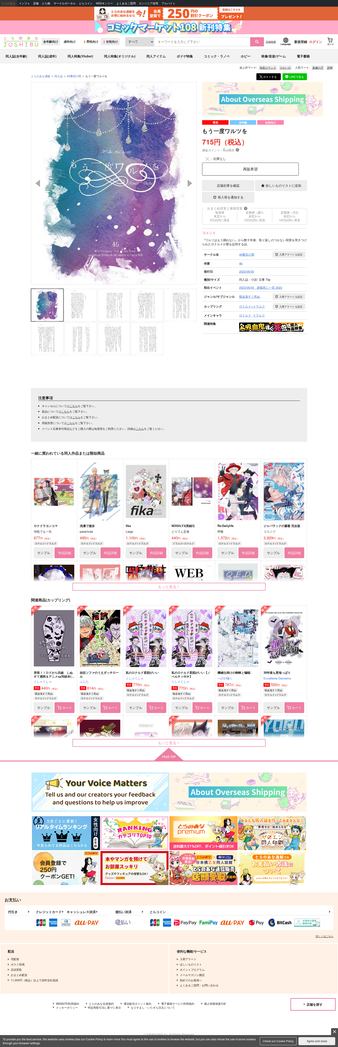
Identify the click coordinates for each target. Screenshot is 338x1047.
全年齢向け (50, 42)
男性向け (92, 42)
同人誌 (58, 76)
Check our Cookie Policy (278, 1041)
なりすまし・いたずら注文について (153, 1007)
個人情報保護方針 (215, 1003)
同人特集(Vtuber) (80, 56)
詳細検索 (271, 41)
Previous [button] (37, 183)
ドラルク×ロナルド (183, 543)
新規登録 (300, 41)
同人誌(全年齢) (16, 56)
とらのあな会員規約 (101, 1003)
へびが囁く (225, 678)
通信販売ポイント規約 (137, 1003)
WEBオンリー (104, 3)
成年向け (70, 42)
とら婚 (46, 3)
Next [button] (190, 183)
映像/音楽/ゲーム (273, 56)
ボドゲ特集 (185, 56)
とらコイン (86, 3)
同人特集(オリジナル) (119, 56)
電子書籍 (303, 56)
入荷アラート (291, 254)
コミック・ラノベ (217, 56)
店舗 (36, 3)
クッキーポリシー (67, 1007)
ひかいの (285, 67)
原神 (329, 67)
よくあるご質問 (126, 3)
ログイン (315, 41)
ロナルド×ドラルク (46, 543)
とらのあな (8, 3)
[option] (113, 183)
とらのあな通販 (40, 76)
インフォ (24, 3)
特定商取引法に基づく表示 (104, 1007)
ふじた (84, 681)
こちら (73, 406)
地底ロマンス (268, 67)
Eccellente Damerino (277, 678)
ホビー (245, 56)
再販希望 (250, 169)
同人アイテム (156, 56)
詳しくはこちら (324, 936)
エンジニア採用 (148, 3)
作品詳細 (64, 552)
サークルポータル (65, 3)
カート (67, 707)
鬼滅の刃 (317, 67)
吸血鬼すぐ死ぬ (44, 693)
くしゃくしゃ (43, 681)
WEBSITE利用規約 (67, 1003)
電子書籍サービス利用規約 (177, 1003)
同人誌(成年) (47, 56)
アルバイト (168, 3)
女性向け (112, 42)
